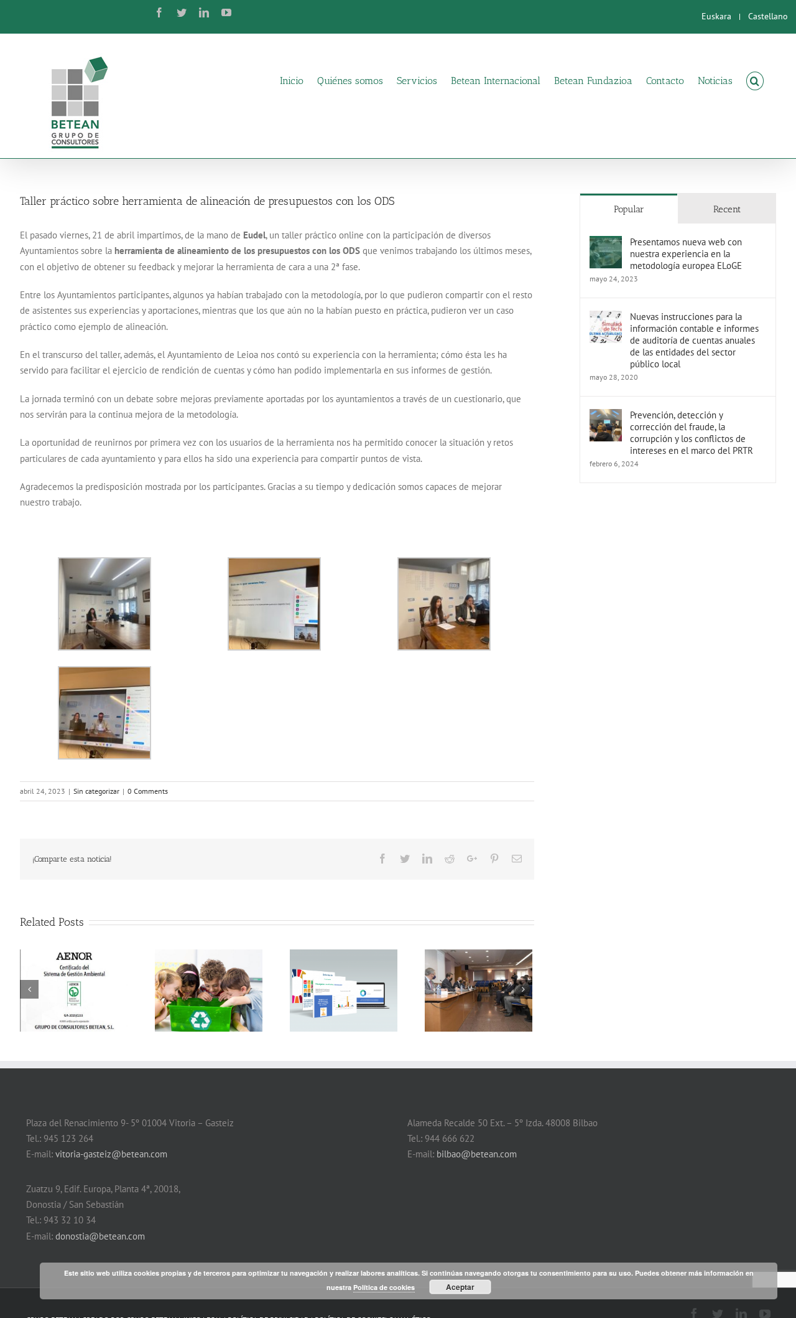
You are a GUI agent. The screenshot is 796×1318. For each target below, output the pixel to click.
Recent (727, 209)
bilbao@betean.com (477, 1154)
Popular (629, 209)
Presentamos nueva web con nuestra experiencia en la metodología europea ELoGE (686, 253)
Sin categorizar (96, 791)
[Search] (755, 80)
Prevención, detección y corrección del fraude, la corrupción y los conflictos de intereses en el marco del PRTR (691, 432)
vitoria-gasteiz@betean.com (111, 1154)
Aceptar (460, 1286)
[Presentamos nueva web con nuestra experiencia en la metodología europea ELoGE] (606, 244)
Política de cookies (384, 1287)
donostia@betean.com (100, 1236)
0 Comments (147, 791)
